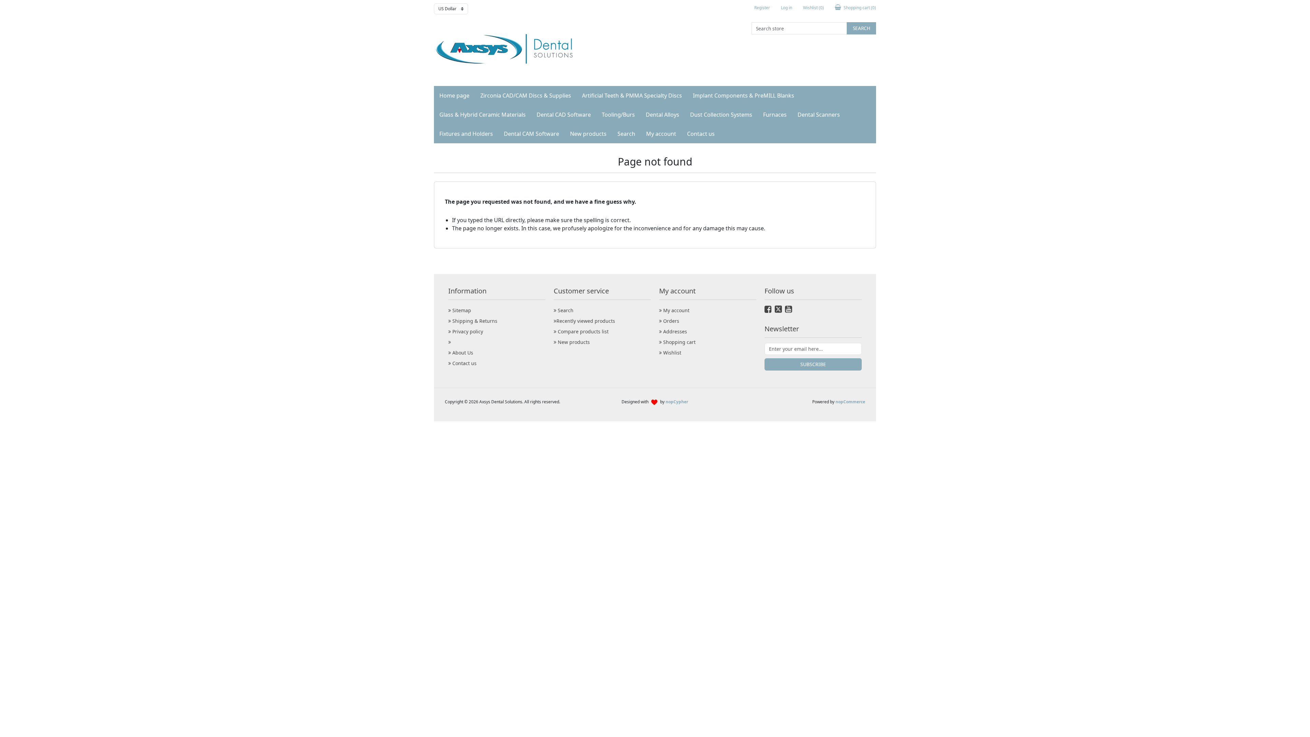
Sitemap (461, 310)
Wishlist (671, 352)
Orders (670, 321)
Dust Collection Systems (721, 114)
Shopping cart (679, 342)
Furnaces (775, 114)
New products (588, 134)
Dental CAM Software (531, 134)
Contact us (701, 134)
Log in (786, 8)
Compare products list (582, 331)
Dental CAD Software (564, 114)
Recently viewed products (585, 321)
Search (861, 28)
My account (661, 134)
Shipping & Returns (474, 321)
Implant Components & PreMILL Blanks (743, 95)
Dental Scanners (819, 114)
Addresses (674, 331)
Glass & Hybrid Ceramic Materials (482, 114)
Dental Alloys (662, 114)
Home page (454, 95)
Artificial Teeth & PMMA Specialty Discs (632, 95)
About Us (462, 352)
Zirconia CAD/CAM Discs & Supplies (525, 95)
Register (762, 8)
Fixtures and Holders (466, 134)
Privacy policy (467, 331)
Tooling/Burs (618, 114)
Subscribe (813, 364)
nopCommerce (850, 402)
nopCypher (677, 402)
